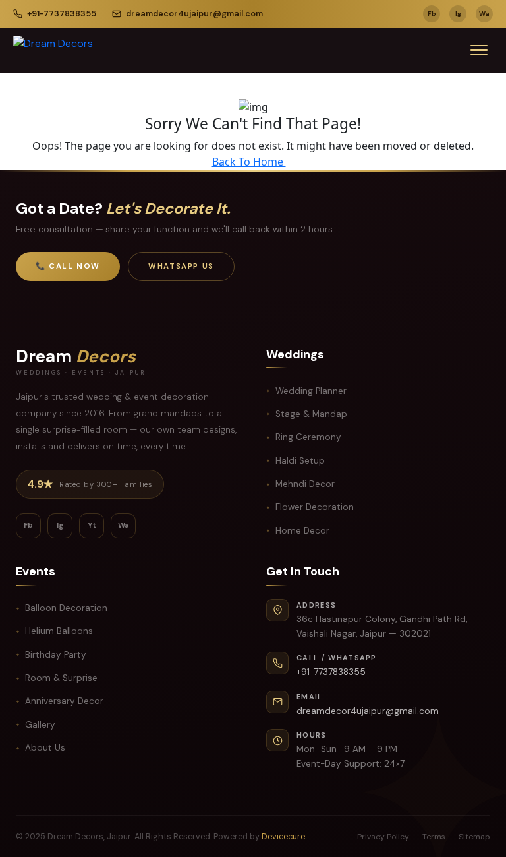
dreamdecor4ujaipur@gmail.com (194, 13)
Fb (432, 13)
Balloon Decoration (66, 608)
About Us (45, 747)
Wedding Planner (311, 391)
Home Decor (302, 530)
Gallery (40, 724)
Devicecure (283, 836)
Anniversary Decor (64, 701)
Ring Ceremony (308, 437)
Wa (484, 13)
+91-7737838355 (61, 13)
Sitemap (474, 836)
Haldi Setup (300, 460)
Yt (92, 525)
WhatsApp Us (181, 266)
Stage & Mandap (311, 414)
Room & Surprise (61, 677)
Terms (433, 836)
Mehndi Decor (305, 484)
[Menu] (479, 50)
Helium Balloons (59, 631)
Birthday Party (55, 654)
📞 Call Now (68, 266)
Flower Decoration (314, 507)
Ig (458, 13)
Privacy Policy (383, 836)
